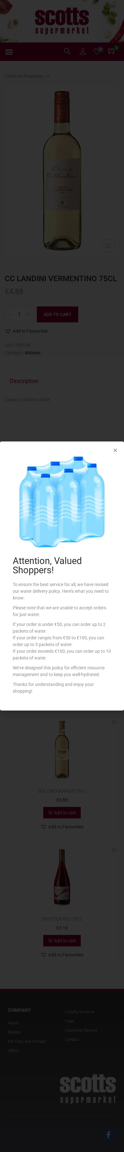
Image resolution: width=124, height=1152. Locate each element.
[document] (62, 576)
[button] (115, 450)
